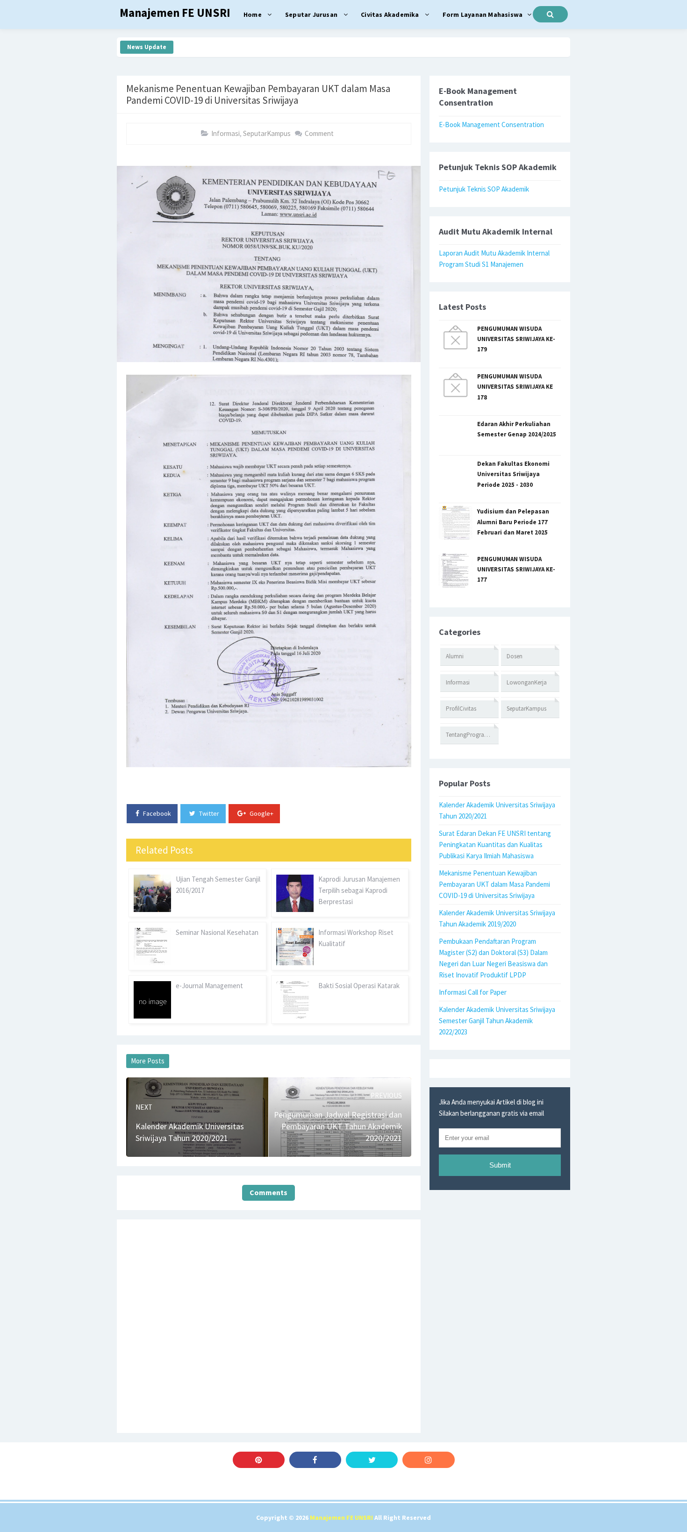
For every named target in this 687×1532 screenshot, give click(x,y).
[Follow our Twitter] (372, 1460)
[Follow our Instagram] (428, 1460)
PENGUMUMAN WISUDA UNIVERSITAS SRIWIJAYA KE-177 (516, 569)
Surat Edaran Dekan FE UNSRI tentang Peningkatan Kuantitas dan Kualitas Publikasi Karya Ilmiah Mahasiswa (495, 844)
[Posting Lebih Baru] (150, 1090)
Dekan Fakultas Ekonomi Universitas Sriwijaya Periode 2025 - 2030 (513, 474)
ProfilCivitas (461, 709)
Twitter (208, 813)
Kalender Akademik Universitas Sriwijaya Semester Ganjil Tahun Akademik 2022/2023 (497, 1020)
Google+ (260, 813)
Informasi (225, 133)
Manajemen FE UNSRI (341, 1517)
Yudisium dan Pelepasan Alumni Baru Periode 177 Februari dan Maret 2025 (513, 521)
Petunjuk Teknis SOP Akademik (484, 189)
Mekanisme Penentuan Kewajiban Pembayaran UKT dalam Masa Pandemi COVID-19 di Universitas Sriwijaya (494, 884)
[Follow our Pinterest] (259, 1460)
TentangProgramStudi (472, 735)
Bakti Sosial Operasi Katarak (359, 985)
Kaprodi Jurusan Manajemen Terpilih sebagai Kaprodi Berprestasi (359, 890)
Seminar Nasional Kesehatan (217, 932)
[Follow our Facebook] (315, 1460)
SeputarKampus (267, 133)
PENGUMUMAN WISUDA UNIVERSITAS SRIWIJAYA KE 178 (515, 386)
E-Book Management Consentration (491, 124)
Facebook (156, 813)
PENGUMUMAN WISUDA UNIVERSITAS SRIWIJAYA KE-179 (516, 339)
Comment (319, 133)
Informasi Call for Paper (473, 992)
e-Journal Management (209, 985)
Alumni (455, 656)
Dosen (514, 656)
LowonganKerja (527, 682)
